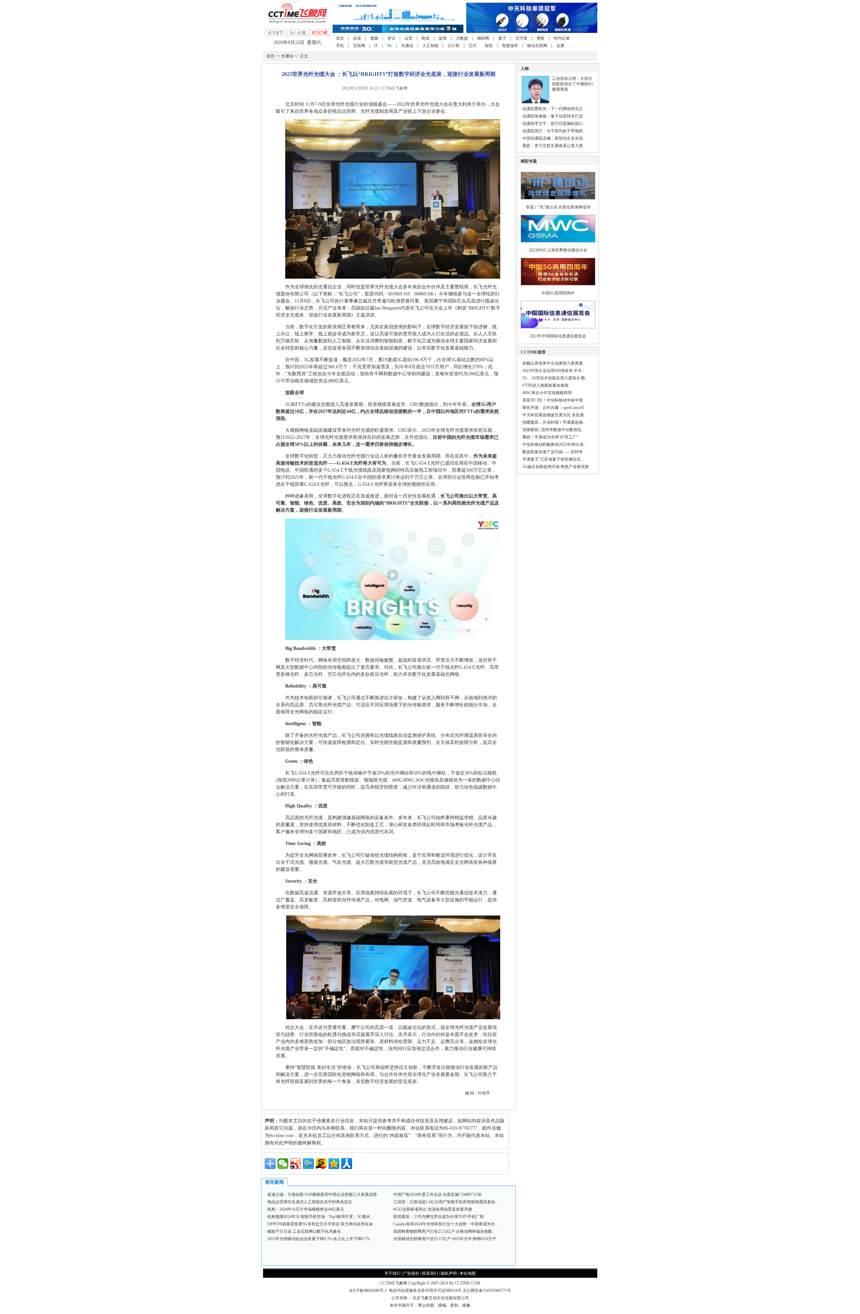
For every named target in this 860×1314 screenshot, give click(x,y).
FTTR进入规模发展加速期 (545, 385)
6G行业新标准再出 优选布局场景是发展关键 (432, 1209)
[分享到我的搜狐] (321, 1163)
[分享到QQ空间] (334, 1163)
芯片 (473, 45)
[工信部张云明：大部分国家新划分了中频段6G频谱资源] (535, 102)
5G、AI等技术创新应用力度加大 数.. (554, 378)
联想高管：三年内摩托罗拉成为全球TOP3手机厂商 (438, 1216)
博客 (540, 38)
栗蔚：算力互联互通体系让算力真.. (553, 145)
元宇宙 (521, 38)
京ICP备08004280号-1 (368, 1290)
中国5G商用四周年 (558, 293)
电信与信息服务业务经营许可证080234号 (426, 1290)
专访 (391, 38)
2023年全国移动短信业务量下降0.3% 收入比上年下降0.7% (318, 1238)
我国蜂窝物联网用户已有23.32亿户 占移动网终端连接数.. (443, 1231)
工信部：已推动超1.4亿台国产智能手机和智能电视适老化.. (445, 1202)
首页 (340, 38)
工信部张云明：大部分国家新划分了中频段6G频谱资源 (572, 84)
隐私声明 (449, 1273)
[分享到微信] (282, 1163)
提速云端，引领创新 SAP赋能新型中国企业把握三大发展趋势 (322, 1194)
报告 (489, 45)
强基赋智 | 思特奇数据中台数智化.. (553, 429)
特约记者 (562, 38)
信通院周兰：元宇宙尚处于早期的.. (553, 131)
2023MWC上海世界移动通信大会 (558, 250)
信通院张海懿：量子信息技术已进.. (553, 116)
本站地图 (468, 1273)
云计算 (453, 45)
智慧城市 (510, 45)
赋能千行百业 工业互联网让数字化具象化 (304, 1231)
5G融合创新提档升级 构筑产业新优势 (555, 466)
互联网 (359, 45)
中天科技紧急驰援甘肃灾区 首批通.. (554, 415)
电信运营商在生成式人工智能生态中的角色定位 (309, 1202)
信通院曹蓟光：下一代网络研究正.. (553, 108)
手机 (340, 45)
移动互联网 (537, 45)
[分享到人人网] (346, 1163)
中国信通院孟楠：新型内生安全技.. (553, 138)
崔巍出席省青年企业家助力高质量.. (553, 363)
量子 (502, 38)
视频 (374, 38)
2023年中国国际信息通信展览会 (558, 336)
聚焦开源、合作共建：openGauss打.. (554, 407)
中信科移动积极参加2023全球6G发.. (554, 444)
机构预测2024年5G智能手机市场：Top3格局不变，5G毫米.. (319, 1216)
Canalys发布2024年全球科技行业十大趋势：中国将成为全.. (445, 1224)
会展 (560, 45)
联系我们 (430, 1273)
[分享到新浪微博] (295, 1163)
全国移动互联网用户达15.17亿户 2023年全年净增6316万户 (444, 1238)
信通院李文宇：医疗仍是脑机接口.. (553, 123)
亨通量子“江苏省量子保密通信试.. (552, 459)
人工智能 (430, 45)
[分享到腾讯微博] (308, 1163)
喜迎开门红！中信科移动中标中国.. (553, 400)
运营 (408, 38)
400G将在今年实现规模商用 (547, 392)
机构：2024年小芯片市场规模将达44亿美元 (305, 1209)
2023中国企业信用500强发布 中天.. (553, 370)
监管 (443, 38)
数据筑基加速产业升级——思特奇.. (553, 452)
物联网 (483, 38)
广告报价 (411, 1273)
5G (389, 45)
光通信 (407, 45)
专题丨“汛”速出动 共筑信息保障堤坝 (558, 207)
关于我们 (392, 1273)
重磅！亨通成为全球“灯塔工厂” (550, 437)
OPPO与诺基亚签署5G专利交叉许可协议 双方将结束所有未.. (321, 1224)
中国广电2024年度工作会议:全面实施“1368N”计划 (437, 1194)
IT (376, 45)
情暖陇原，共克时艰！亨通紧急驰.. (553, 422)
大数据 (462, 38)
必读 (357, 38)
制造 (426, 38)
